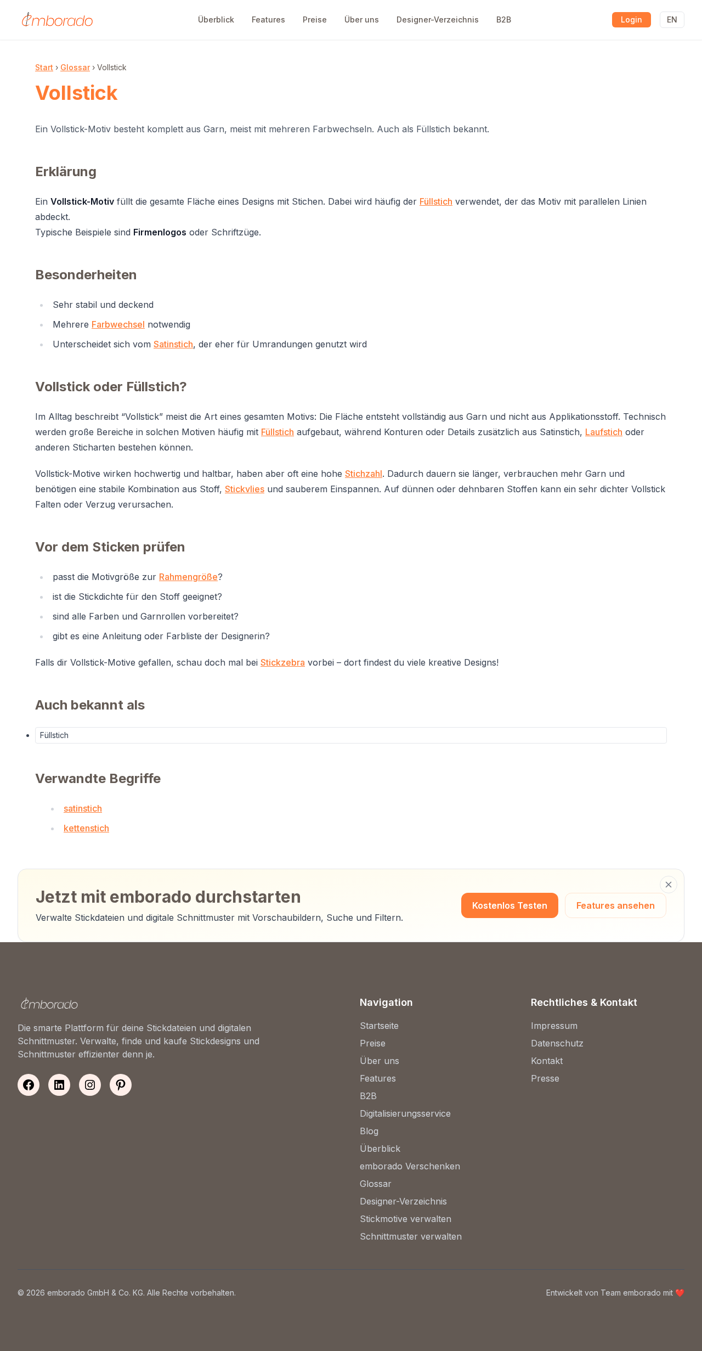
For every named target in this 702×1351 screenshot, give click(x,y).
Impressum (554, 1025)
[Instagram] (90, 1085)
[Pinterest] (121, 1085)
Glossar (75, 67)
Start (44, 67)
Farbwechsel (118, 324)
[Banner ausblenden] (668, 884)
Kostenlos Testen (509, 905)
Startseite (379, 1025)
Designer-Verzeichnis (438, 19)
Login (631, 19)
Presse (545, 1078)
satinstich (83, 808)
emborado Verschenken (410, 1166)
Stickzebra (283, 662)
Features (268, 19)
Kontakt (547, 1060)
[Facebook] (28, 1085)
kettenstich (86, 828)
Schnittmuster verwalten (411, 1236)
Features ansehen (615, 905)
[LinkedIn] (59, 1085)
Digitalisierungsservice (405, 1113)
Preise (315, 19)
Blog (369, 1130)
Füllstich (436, 201)
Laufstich (603, 431)
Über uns (361, 19)
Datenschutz (557, 1043)
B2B (503, 19)
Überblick (216, 19)
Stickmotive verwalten (405, 1218)
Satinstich (173, 344)
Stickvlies (244, 488)
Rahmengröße (188, 576)
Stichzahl (363, 473)
